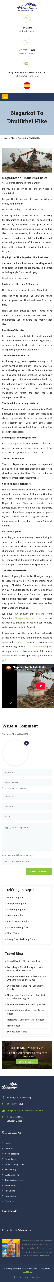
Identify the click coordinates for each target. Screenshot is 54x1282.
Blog (13, 138)
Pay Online (27, 27)
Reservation (10, 1196)
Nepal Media (27, 1272)
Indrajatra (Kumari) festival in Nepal (25, 1019)
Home (5, 138)
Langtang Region (16, 909)
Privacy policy (11, 1185)
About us (9, 1148)
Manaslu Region (15, 915)
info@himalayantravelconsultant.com (27, 72)
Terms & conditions (14, 1180)
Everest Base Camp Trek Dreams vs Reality (25, 987)
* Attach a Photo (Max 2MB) (15, 734)
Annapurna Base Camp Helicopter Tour (27, 1004)
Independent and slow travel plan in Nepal (25, 1012)
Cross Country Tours (14, 1164)
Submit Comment (38, 871)
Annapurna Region (16, 903)
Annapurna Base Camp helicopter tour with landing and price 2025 (26, 978)
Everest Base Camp (17, 1031)
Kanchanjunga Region (18, 921)
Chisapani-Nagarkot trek (28, 618)
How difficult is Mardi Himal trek (23, 961)
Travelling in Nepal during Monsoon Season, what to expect (25, 968)
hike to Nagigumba (36, 646)
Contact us (10, 1201)
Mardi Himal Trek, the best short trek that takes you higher (26, 996)
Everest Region (15, 897)
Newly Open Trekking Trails (21, 939)
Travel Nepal (13, 1025)
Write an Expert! (27, 1062)
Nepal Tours (10, 1159)
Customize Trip (12, 1174)
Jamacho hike (23, 642)
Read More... (44, 1255)
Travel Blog (10, 1169)
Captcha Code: (9, 855)
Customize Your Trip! (27, 1048)
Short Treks (13, 933)
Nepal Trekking (12, 1153)
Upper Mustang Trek (17, 927)
